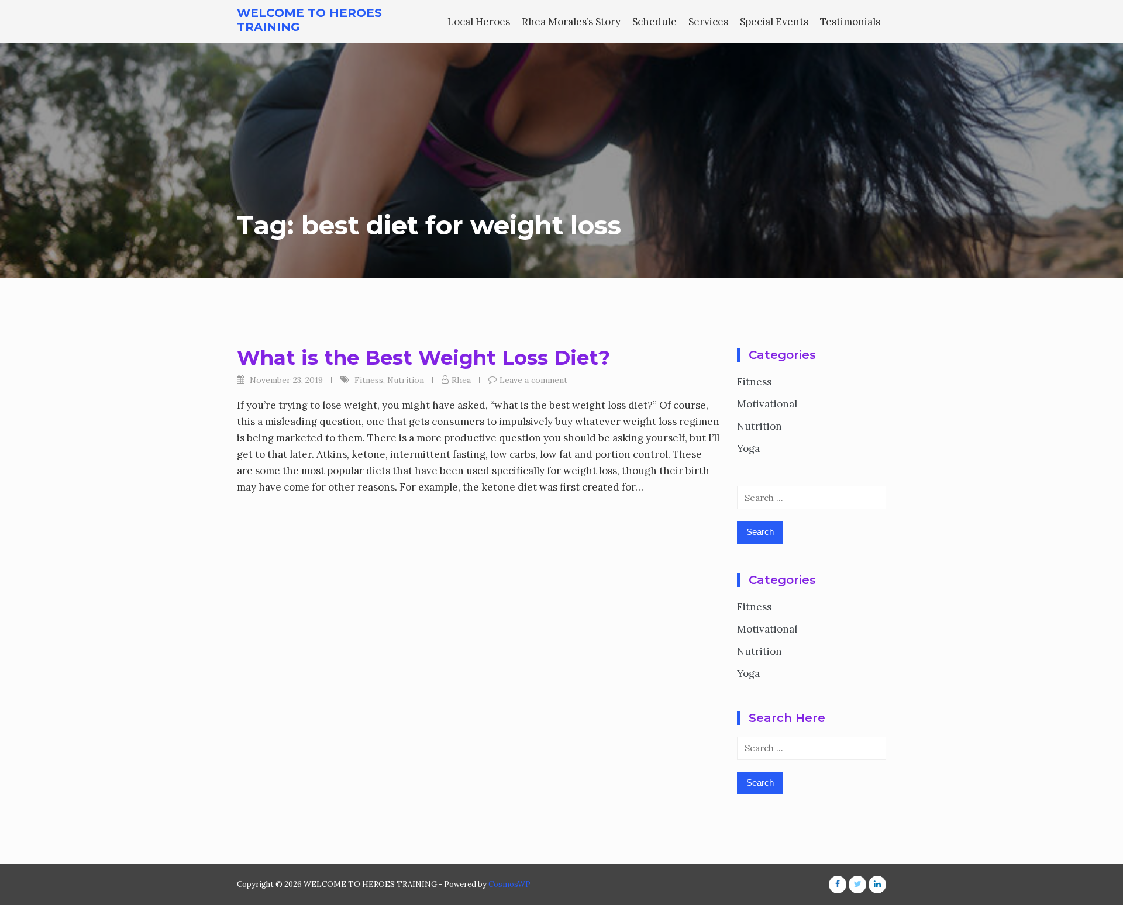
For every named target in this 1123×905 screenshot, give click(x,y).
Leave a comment (533, 380)
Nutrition (405, 380)
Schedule (654, 21)
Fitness (368, 380)
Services (708, 21)
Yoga (748, 448)
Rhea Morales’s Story (571, 21)
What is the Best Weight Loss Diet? (423, 358)
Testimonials (850, 21)
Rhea (461, 380)
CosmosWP (509, 884)
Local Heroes (478, 21)
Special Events (774, 21)
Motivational (767, 404)
